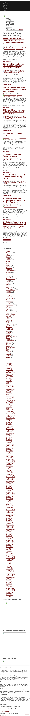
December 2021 (10, 430)
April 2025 (9, 382)
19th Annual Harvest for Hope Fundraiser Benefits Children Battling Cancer (14, 111)
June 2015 (9, 533)
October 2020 (10, 448)
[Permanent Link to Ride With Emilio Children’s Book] (11, 139)
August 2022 (9, 419)
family (7, 273)
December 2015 (10, 526)
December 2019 (10, 460)
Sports (8, 338)
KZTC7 (8, 299)
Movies (8, 309)
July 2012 (8, 580)
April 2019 (9, 471)
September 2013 (10, 560)
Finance (8, 281)
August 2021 (9, 434)
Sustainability (10, 340)
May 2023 (9, 407)
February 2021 (10, 442)
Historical (8, 291)
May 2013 (9, 566)
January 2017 (10, 508)
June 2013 (9, 564)
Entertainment (10, 24)
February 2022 (10, 427)
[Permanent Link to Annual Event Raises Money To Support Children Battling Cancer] (15, 183)
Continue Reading (7, 61)
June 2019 (9, 468)
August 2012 (9, 578)
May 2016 (9, 519)
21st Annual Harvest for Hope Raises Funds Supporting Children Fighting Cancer (14, 65)
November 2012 (10, 574)
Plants (8, 321)
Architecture (9, 253)
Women (8, 357)
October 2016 (10, 512)
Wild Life (8, 355)
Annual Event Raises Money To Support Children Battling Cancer (14, 176)
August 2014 (9, 547)
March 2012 (9, 585)
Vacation (8, 350)
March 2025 (9, 383)
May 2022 (9, 423)
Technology (9, 343)
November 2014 (10, 542)
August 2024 (9, 390)
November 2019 (10, 462)
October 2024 (10, 387)
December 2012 (10, 573)
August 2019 (9, 466)
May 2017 (9, 503)
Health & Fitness (10, 290)
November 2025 (10, 372)
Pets (7, 318)
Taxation (8, 342)
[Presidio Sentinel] (9, 16)
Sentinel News (6, 46)
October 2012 (10, 575)
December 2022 (10, 414)
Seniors (8, 335)
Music (7, 310)
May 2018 (9, 486)
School (8, 331)
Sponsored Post (10, 336)
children (8, 261)
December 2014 (10, 541)
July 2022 (8, 420)
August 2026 (9, 363)
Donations (9, 268)
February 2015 (10, 538)
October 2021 (10, 431)
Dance (8, 266)
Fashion (8, 274)
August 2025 (9, 376)
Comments (5, 8)
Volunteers (9, 354)
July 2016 (8, 516)
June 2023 (9, 405)
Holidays (8, 292)
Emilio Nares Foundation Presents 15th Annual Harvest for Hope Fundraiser (14, 200)
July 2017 (8, 500)
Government (9, 288)
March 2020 (9, 456)
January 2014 (10, 555)
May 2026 (9, 367)
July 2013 (8, 563)
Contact (5, 7)
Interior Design (10, 296)
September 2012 (10, 577)
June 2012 (9, 581)
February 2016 (10, 523)
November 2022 (10, 415)
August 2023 (9, 403)
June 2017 (9, 501)
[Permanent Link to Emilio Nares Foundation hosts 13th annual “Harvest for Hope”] (15, 228)
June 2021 (9, 437)
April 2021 (9, 440)
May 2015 (9, 534)
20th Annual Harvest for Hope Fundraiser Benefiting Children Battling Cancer (14, 89)
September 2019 (10, 464)
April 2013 (9, 567)
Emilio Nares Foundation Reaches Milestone (12, 155)
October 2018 (10, 479)
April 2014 (9, 551)
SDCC (8, 333)
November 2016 (10, 511)
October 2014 (10, 544)
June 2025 (9, 379)
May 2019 (9, 470)
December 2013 (10, 556)
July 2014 (8, 548)
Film (7, 280)
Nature (8, 313)
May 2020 (9, 455)
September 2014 (10, 545)
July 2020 (8, 452)
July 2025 (8, 378)
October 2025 (10, 374)
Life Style (8, 22)
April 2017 (9, 504)
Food (7, 284)
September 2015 (10, 529)
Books (8, 258)
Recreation (9, 327)
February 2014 (10, 553)
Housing (8, 295)
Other (7, 317)
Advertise (5, 5)
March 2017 (9, 505)
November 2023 (10, 400)
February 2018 (10, 490)
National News (10, 21)
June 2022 (9, 422)
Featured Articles (10, 279)
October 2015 (10, 527)
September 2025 (10, 375)
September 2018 (10, 481)
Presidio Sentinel (4, 711)
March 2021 (9, 441)
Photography (9, 320)
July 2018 (8, 483)
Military (8, 307)
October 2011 (9, 592)
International (9, 298)
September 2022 (10, 418)
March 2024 (9, 394)
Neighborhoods (10, 314)
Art (7, 254)
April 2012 (9, 584)
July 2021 (8, 435)
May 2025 (9, 381)
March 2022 (9, 426)
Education (9, 27)
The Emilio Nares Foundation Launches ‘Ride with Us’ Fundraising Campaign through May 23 (14, 41)
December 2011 (10, 589)
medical (8, 306)
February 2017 (10, 507)
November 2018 (10, 478)
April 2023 (9, 408)
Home (4, 2)
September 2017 (10, 497)
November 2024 (10, 386)
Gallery (8, 285)
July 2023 (8, 404)
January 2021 (10, 444)
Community (9, 262)
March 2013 (9, 569)
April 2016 (9, 521)
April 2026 (9, 368)
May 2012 (9, 582)
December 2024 (10, 385)
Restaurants (9, 329)
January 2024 (10, 397)
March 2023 (9, 409)
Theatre (8, 346)
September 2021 (10, 433)
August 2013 (9, 562)
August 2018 (9, 482)
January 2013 (10, 571)
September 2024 (10, 389)
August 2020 (9, 451)
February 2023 (10, 411)
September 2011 (10, 593)
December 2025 (10, 371)
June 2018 (9, 485)
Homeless (9, 294)
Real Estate (9, 325)
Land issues (9, 301)
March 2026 (9, 370)
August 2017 (9, 499)
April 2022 (9, 424)
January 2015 (10, 540)
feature (8, 276)
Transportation (10, 347)
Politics (8, 323)
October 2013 (10, 559)
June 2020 (9, 453)
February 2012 (10, 586)
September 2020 (10, 449)
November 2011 (10, 591)
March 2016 (9, 522)
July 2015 (8, 532)
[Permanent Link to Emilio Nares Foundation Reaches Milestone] (13, 159)
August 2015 (9, 530)
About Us (5, 3)
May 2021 (9, 438)
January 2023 (10, 412)
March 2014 (9, 552)
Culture (8, 265)
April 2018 (9, 488)
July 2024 (8, 392)
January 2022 (10, 429)
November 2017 (10, 494)
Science (8, 332)
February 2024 (10, 396)
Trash (7, 349)
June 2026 (9, 365)
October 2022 (10, 416)
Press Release (10, 324)
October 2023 (10, 401)
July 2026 (8, 364)
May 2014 (9, 549)
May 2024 (9, 393)
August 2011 (9, 595)
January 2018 (10, 492)
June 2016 (9, 518)
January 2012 (10, 588)
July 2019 (8, 467)
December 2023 (10, 398)
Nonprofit (8, 316)
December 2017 (10, 493)
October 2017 (10, 496)
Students (8, 339)
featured (8, 277)
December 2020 (10, 445)
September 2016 (10, 514)
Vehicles (8, 351)
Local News (9, 19)
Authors (8, 255)
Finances (8, 283)
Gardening (9, 287)
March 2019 (9, 473)
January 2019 (10, 475)
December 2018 (10, 477)
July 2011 (8, 596)
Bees (7, 257)
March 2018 (9, 489)
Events (8, 272)
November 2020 (10, 446)
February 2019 (10, 474)
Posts (4, 10)
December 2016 (10, 510)
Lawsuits (8, 302)
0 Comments (19, 46)
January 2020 (10, 459)
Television (9, 344)
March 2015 (9, 537)
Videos (8, 28)
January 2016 (10, 525)
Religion (8, 328)
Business (8, 25)
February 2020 (10, 457)
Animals (11, 23)
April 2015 (9, 536)
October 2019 (10, 463)
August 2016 (9, 515)
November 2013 (10, 558)
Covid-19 (8, 264)
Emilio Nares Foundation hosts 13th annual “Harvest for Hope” (14, 223)
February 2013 (10, 570)
